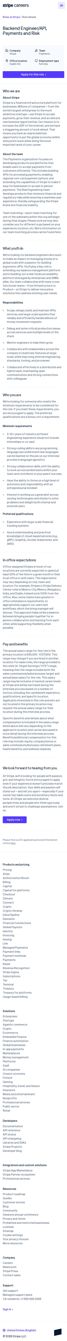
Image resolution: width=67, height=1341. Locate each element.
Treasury (8, 988)
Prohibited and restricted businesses (26, 1222)
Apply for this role (32, 74)
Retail (6, 1110)
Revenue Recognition (16, 968)
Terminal (8, 984)
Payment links (11, 951)
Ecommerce (10, 1032)
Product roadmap (14, 1194)
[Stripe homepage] (8, 5)
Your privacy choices (16, 1239)
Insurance (9, 1090)
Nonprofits (10, 1098)
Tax (5, 980)
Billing (6, 882)
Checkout (9, 894)
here (12, 843)
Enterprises (10, 1016)
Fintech (7, 1077)
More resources (13, 1243)
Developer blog (12, 1150)
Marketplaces (11, 1053)
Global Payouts (12, 927)
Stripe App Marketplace (17, 1170)
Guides (7, 1198)
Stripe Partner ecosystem (19, 1174)
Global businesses (14, 1045)
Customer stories (14, 1202)
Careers (8, 1263)
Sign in (7, 1309)
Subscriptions (11, 976)
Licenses (8, 1227)
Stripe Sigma (11, 972)
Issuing (7, 939)
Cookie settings (13, 1235)
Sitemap (8, 1231)
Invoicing (8, 935)
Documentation (13, 1126)
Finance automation (15, 1041)
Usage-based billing (15, 996)
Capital (7, 886)
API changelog (12, 1138)
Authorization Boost (16, 878)
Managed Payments (15, 947)
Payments (9, 960)
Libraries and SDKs (14, 1142)
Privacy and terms (14, 1218)
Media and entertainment (19, 1094)
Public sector (11, 1106)
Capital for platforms (16, 890)
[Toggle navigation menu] (61, 5)
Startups (8, 1020)
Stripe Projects (12, 1146)
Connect (8, 902)
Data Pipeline (11, 915)
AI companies (11, 1069)
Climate (8, 898)
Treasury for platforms (17, 992)
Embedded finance (15, 1037)
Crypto (7, 906)
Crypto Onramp (12, 910)
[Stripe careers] (21, 5)
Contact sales (11, 1275)
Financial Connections (17, 923)
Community (10, 1210)
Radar (6, 964)
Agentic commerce (15, 1024)
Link (5, 943)
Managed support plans (17, 1294)
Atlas (6, 874)
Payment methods (14, 955)
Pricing (7, 869)
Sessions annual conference (20, 1214)
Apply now (13, 819)
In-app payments (13, 1049)
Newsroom (9, 1267)
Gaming (8, 1082)
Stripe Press (10, 1271)
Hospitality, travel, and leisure (21, 1086)
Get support (10, 1290)
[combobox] (19, 1330)
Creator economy (14, 1073)
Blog (6, 1206)
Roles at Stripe (11, 16)
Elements (9, 919)
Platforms (9, 1061)
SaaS (6, 1065)
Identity (8, 931)
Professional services (16, 1102)
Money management (16, 1057)
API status (9, 1134)
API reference (11, 1130)
